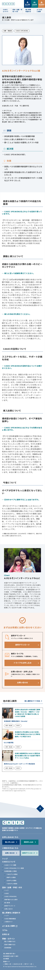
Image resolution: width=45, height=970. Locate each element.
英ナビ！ (27, 964)
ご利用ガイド (8, 922)
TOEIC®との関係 (12, 874)
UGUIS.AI (16, 964)
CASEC (6, 893)
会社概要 (6, 959)
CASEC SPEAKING (10, 896)
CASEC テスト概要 (10, 865)
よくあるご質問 (8, 926)
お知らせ (5, 934)
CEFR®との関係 (11, 880)
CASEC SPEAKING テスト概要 (14, 868)
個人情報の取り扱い (9, 954)
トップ (5, 859)
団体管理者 (7, 948)
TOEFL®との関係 (12, 884)
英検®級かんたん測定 (10, 900)
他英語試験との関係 (10, 871)
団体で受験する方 (9, 945)
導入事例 (7, 903)
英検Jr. (6, 964)
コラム (5, 930)
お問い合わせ (8, 909)
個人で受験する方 (9, 941)
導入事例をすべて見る (32, 701)
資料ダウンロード (9, 906)
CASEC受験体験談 (10, 919)
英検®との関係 (11, 877)
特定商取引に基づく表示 (10, 956)
